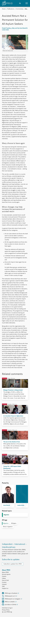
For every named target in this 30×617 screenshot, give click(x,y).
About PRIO (5, 572)
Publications (10, 9)
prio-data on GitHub (10, 604)
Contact (4, 582)
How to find (5, 580)
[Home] (7, 3)
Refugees (13, 523)
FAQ (3, 586)
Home (4, 9)
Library (4, 578)
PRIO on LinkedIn (10, 601)
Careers (4, 576)
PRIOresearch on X (10, 596)
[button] (26, 3)
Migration (6, 515)
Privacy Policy (5, 610)
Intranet (4, 584)
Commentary (19, 9)
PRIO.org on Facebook (11, 593)
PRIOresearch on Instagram (13, 599)
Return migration (8, 526)
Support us (5, 588)
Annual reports (6, 574)
